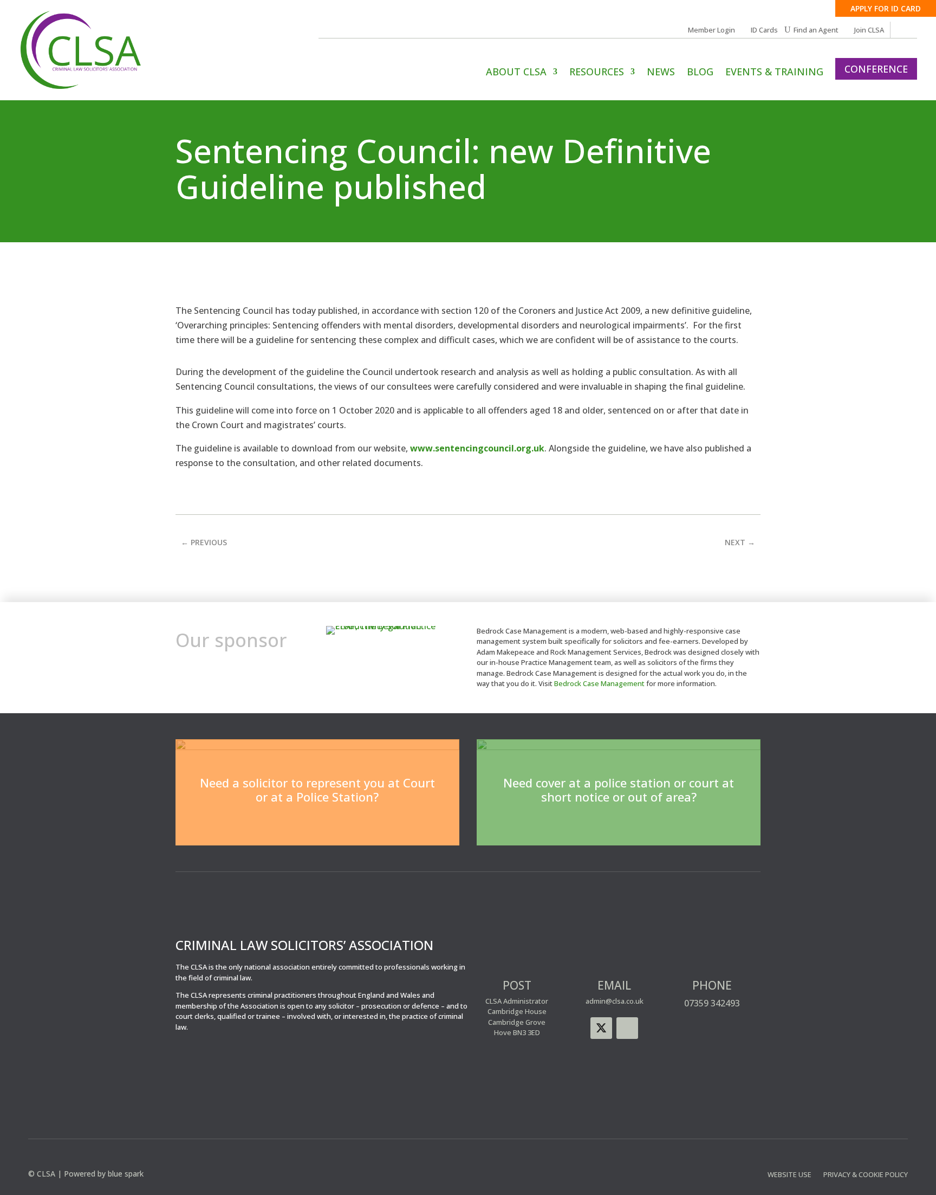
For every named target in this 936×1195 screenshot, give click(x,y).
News (661, 73)
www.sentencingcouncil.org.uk (477, 448)
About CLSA (516, 73)
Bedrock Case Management (599, 683)
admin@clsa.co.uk (615, 1001)
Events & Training (774, 73)
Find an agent (618, 825)
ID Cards (764, 30)
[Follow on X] (601, 1028)
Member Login (711, 30)
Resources (596, 73)
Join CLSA (869, 30)
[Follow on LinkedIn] (627, 1028)
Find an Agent (816, 30)
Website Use (789, 1175)
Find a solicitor (317, 825)
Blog (700, 73)
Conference (876, 68)
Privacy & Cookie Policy (865, 1175)
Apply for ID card (885, 8)
